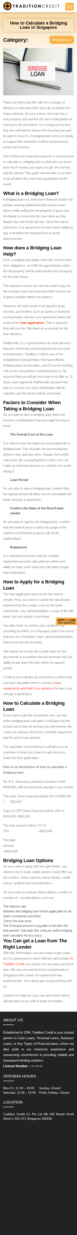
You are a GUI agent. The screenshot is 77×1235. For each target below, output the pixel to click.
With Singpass (66, 621)
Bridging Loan (61, 40)
